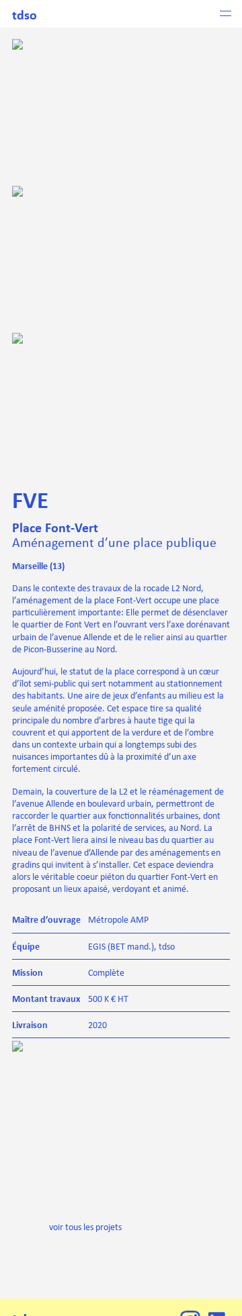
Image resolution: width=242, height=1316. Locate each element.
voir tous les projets (85, 1227)
